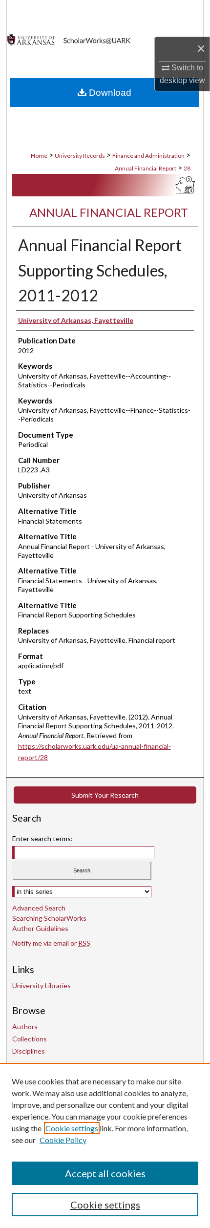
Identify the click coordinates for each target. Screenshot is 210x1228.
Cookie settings (71, 1128)
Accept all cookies (105, 1173)
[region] (105, 1145)
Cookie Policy (63, 1139)
